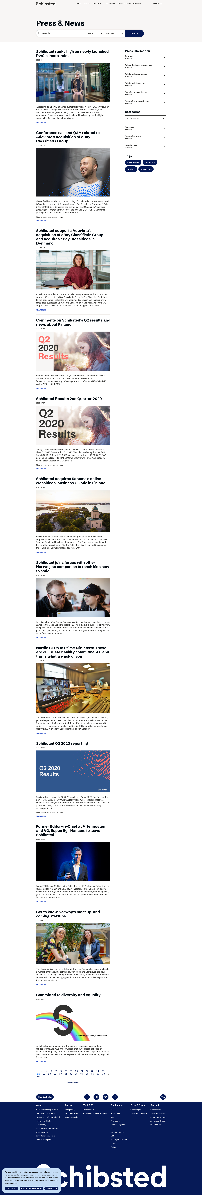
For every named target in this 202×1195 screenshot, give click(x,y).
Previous (71, 1082)
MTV (113, 1128)
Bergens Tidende (117, 1132)
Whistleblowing (42, 1132)
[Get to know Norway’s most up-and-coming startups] (73, 943)
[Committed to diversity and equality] (73, 1021)
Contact (137, 3)
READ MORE (41, 122)
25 (103, 1071)
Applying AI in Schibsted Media (95, 1113)
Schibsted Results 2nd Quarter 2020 (69, 398)
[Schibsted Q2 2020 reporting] (73, 771)
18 (66, 1071)
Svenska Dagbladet (118, 1125)
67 (38, 1076)
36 (92, 1073)
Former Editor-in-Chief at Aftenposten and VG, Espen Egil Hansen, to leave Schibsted (70, 830)
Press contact (155, 1110)
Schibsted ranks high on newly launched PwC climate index (72, 53)
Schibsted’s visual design (46, 1136)
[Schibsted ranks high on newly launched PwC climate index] (73, 82)
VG (112, 1110)
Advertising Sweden (158, 1121)
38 (103, 1073)
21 (82, 1071)
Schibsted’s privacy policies (47, 1128)
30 (60, 1073)
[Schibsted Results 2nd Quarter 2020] (73, 425)
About (78, 3)
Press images (135, 1110)
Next (77, 1082)
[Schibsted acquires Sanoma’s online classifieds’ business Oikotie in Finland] (73, 510)
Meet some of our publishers (47, 1110)
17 (61, 1071)
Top (163, 1097)
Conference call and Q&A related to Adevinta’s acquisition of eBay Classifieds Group (68, 136)
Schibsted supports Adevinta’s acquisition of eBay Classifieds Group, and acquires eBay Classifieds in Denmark (70, 236)
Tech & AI (97, 3)
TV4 (112, 1117)
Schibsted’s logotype (138, 1113)
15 (51, 1071)
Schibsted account (157, 1113)
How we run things (43, 1121)
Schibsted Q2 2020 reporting (62, 743)
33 (76, 1073)
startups (131, 169)
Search (134, 33)
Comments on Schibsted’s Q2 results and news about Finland (73, 322)
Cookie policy (51, 1188)
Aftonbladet (115, 1113)
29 (55, 1073)
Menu (157, 3)
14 (46, 1071)
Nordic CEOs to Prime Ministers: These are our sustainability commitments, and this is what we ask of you (72, 652)
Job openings (70, 1110)
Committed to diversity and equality (68, 995)
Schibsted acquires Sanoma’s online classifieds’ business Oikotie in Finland (71, 480)
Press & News (124, 3)
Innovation (150, 162)
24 (97, 1071)
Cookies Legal (45, 1097)
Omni (113, 1143)
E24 (102, 42)
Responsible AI (89, 1110)
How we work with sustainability (48, 1117)
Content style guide (44, 1140)
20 (76, 1071)
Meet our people (71, 1117)
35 (87, 1073)
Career (87, 3)
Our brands (110, 3)
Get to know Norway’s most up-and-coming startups (69, 914)
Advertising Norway (158, 1117)
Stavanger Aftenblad (119, 1140)
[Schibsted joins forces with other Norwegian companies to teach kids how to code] (73, 597)
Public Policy (41, 1125)
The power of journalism (45, 1113)
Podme (113, 1147)
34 (81, 1073)
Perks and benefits (72, 1113)
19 (71, 1071)
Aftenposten (115, 1121)
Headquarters (155, 1125)
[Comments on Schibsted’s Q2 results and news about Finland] (73, 351)
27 (44, 1073)
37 (98, 1073)
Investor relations (54, 217)
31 (66, 1073)
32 (71, 1073)
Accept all (11, 1188)
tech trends (146, 169)
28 (49, 1073)
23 (92, 1071)
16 (56, 1071)
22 (87, 1071)
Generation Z (133, 162)
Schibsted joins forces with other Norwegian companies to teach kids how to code (72, 566)
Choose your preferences (31, 1188)
